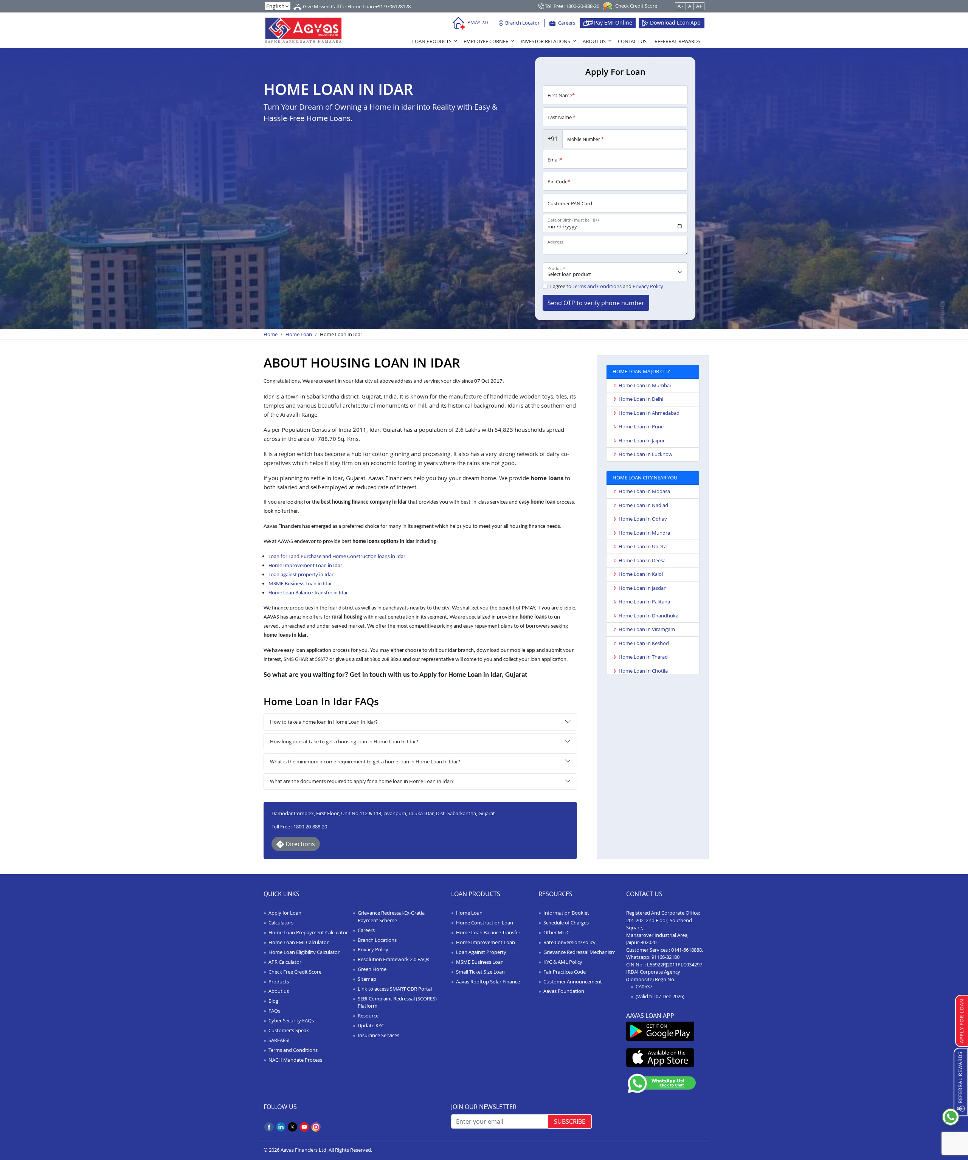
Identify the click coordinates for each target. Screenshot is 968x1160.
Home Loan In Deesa (642, 560)
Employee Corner (486, 41)
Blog (273, 1000)
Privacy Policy (648, 286)
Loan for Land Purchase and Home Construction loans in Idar (336, 557)
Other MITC (556, 932)
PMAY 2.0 (477, 22)
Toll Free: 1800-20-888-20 (571, 6)
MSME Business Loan (480, 961)
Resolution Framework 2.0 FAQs (393, 959)
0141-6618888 (686, 949)
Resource (368, 1015)
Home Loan (298, 334)
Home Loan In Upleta (643, 546)
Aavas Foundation (563, 991)
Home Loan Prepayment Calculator (308, 932)
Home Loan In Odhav (643, 518)
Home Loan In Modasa (644, 491)
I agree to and (606, 286)
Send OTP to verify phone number (596, 303)
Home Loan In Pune (641, 426)
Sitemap (367, 978)
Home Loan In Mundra (644, 532)
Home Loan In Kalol (641, 574)
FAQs (274, 1010)
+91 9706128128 (393, 6)
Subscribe (569, 1121)
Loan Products (431, 41)
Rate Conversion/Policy (569, 942)
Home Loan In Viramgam (647, 629)
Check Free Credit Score (294, 971)
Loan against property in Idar (301, 575)
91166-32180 (665, 957)
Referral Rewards (677, 41)
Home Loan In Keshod (644, 643)
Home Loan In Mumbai (645, 385)
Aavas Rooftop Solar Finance (488, 981)
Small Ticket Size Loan (480, 971)
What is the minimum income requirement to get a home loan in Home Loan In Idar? (365, 761)
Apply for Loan (284, 912)
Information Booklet (566, 912)
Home (271, 334)
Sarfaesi (279, 1040)
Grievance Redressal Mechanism (579, 952)
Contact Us (632, 41)
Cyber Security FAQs (291, 1020)
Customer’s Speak (288, 1030)
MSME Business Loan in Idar (300, 584)
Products (278, 981)
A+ (699, 6)
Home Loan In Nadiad (643, 505)
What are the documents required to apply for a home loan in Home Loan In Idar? (362, 781)
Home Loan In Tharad (643, 656)
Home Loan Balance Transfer (488, 932)
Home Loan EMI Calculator (298, 942)
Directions (299, 844)
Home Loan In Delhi (641, 398)
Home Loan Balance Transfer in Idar (308, 593)
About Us (594, 41)
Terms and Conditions (597, 286)
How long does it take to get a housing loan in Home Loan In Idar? (344, 741)
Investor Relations (545, 41)
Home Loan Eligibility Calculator (304, 952)
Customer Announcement (572, 981)
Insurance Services (378, 1035)
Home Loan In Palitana (644, 601)
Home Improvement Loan (485, 942)
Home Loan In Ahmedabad (649, 412)
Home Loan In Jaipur (642, 440)
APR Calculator (284, 961)
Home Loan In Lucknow (645, 454)
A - (680, 6)
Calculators (280, 922)
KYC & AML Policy (562, 961)
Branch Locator (522, 22)
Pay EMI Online (612, 22)
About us (278, 991)
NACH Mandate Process (295, 1059)
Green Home (372, 969)
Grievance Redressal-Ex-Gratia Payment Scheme (391, 916)
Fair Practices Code (564, 971)
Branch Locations (377, 940)
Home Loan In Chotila (643, 670)
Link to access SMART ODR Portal (395, 988)
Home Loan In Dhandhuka (648, 615)
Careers (566, 22)
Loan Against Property (481, 952)
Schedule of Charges (566, 922)
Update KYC (371, 1025)
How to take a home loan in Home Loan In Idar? (324, 721)
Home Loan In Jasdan (643, 588)
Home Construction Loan (484, 922)
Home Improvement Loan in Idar (305, 566)
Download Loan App (674, 22)
